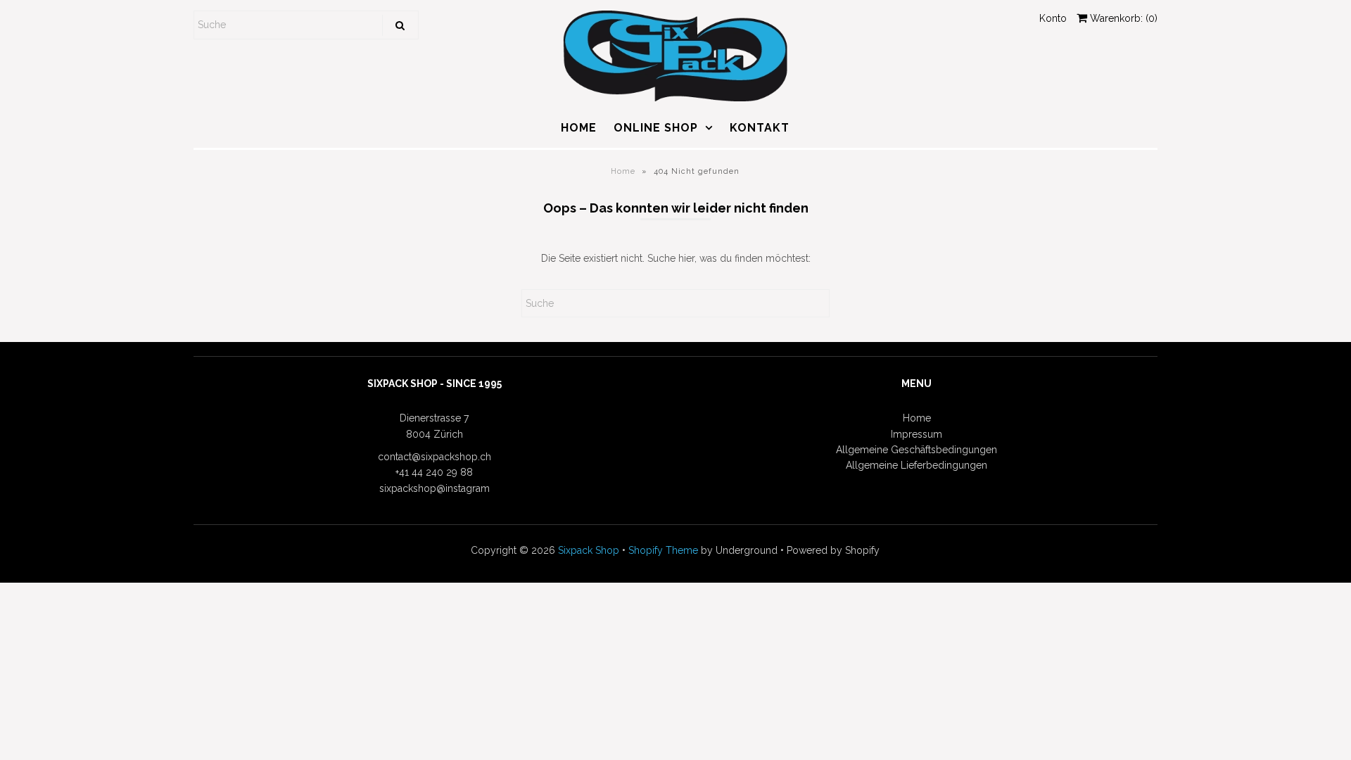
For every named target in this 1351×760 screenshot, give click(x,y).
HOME (579, 127)
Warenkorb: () (1122, 18)
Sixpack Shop (588, 550)
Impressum (916, 434)
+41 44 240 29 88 (434, 472)
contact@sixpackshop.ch (434, 456)
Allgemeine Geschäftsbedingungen (916, 449)
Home (623, 171)
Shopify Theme (663, 550)
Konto (1053, 18)
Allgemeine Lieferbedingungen (916, 465)
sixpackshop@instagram (434, 488)
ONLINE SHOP (656, 127)
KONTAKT (759, 127)
